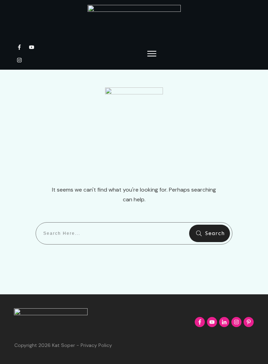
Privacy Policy (96, 345)
